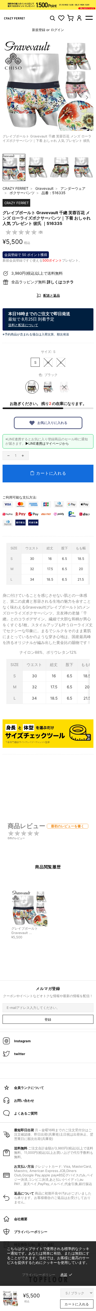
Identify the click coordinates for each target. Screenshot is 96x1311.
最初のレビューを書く (67, 826)
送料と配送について (23, 325)
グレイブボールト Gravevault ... (24, 931)
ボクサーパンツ (22, 193)
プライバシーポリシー (38, 1275)
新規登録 (38, 30)
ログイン (57, 30)
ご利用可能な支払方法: (20, 497)
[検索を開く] (52, 18)
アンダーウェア (73, 188)
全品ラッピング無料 (42, 282)
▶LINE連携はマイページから (47, 443)
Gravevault (44, 188)
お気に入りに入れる (52, 423)
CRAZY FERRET (15, 188)
